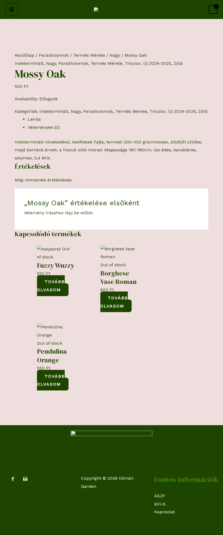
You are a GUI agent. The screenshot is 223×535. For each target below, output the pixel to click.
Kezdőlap (24, 55)
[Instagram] (25, 478)
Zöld (178, 63)
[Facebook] (12, 478)
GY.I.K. (160, 504)
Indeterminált (29, 63)
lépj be (72, 212)
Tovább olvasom (51, 285)
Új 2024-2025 (157, 63)
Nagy (115, 55)
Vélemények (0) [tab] (44, 127)
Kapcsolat (164, 511)
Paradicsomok (54, 55)
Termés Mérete (89, 55)
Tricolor (133, 63)
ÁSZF (159, 495)
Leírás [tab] (34, 119)
